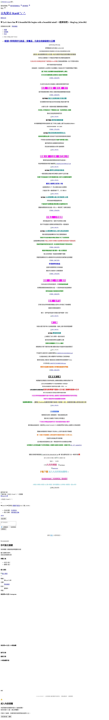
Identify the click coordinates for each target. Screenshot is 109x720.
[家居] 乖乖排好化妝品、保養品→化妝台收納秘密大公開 (29, 41)
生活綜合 (14, 510)
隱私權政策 (64, 696)
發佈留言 (3, 529)
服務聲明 (70, 696)
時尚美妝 (14, 26)
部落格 (6, 32)
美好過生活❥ (15, 512)
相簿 (5, 30)
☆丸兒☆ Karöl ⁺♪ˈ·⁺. (13, 13)
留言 (18, 505)
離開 (10, 716)
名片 (5, 34)
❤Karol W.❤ (4, 496)
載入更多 (3, 518)
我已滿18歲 (4, 716)
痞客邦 (15, 505)
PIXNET (42, 696)
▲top (2, 515)
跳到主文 (3, 18)
